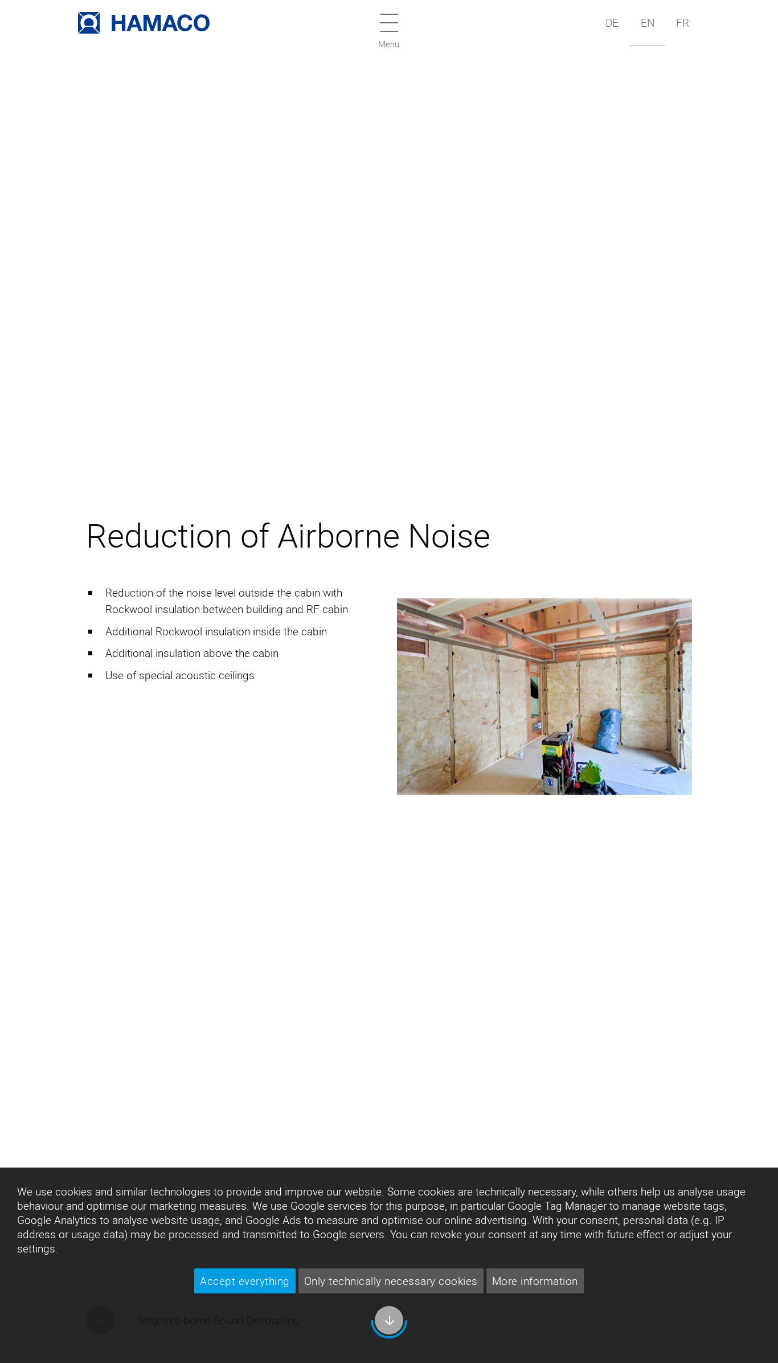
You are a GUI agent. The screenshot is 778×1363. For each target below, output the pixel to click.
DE (612, 22)
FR (682, 22)
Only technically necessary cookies (391, 1281)
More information (535, 1281)
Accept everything (245, 1281)
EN (647, 22)
